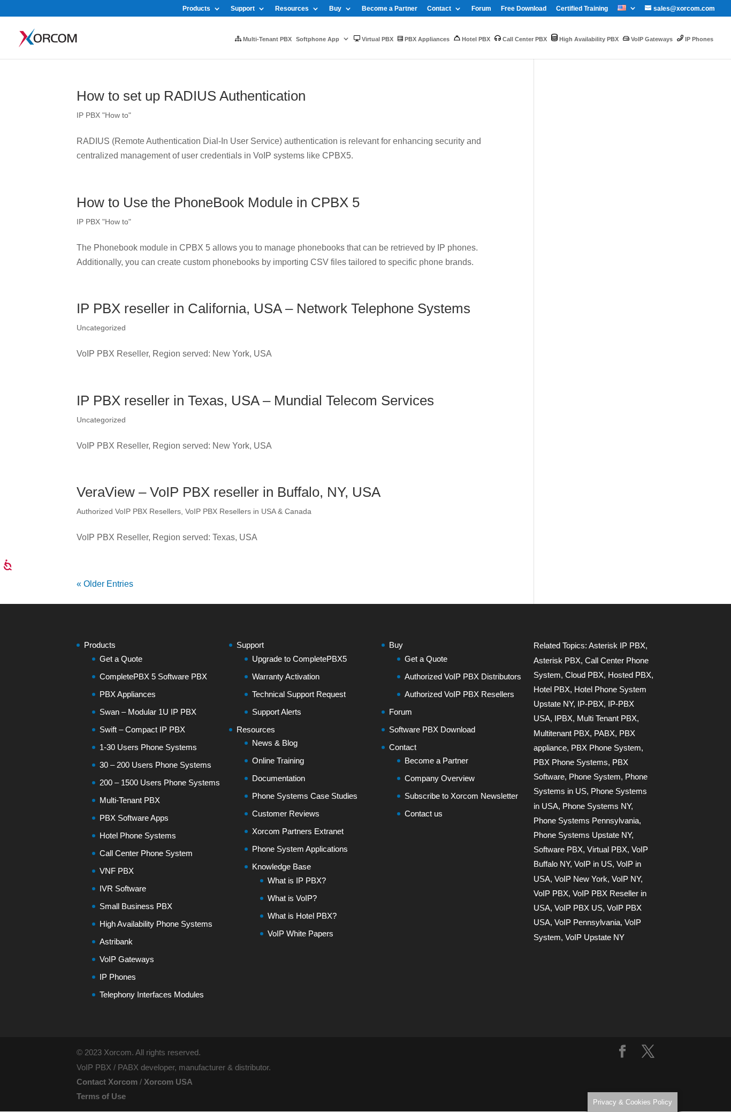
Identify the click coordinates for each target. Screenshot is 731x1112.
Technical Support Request (299, 694)
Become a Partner (389, 8)
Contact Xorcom (107, 1081)
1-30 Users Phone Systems (148, 747)
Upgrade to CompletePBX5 (299, 658)
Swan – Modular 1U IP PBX (148, 711)
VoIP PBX (551, 893)
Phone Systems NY (596, 806)
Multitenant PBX (562, 733)
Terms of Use (101, 1096)
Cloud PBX (584, 674)
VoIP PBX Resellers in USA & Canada (248, 511)
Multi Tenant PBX (607, 718)
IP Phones (698, 39)
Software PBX (558, 849)
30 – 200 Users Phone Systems (155, 764)
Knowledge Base (281, 866)
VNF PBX (117, 870)
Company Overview (440, 778)
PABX (604, 733)
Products (196, 8)
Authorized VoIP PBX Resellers (129, 511)
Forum (481, 8)
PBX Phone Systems (571, 762)
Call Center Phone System (146, 853)
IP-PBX (590, 703)
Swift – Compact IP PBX (142, 729)
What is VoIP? (292, 898)
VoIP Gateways (651, 39)
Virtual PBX (376, 39)
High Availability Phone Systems (156, 923)
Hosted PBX (629, 674)
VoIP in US (593, 863)
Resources (292, 8)
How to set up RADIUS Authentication (191, 96)
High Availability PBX (588, 39)
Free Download (523, 8)
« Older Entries (105, 583)
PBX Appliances (426, 39)
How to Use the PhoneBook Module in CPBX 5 (218, 202)
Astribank (116, 941)
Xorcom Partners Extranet (298, 831)
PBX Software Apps (134, 817)
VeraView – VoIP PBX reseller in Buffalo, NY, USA (228, 492)
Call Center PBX (524, 39)
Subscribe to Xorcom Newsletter (461, 795)
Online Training (278, 760)
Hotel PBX (475, 39)
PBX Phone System (606, 747)
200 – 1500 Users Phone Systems (160, 782)
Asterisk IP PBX (617, 645)
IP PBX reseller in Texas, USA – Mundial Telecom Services (255, 400)
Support (243, 8)
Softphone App (317, 39)
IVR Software (123, 888)
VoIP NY (626, 878)
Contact (439, 8)
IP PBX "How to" (104, 115)
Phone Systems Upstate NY (582, 834)
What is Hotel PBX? (302, 915)
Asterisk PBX (557, 660)
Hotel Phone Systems (138, 835)
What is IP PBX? (297, 880)
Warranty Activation (285, 676)
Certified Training (582, 8)
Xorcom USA (168, 1081)
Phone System (595, 776)
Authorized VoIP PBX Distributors (463, 676)
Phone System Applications (300, 848)
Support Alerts (276, 711)
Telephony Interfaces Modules (152, 994)
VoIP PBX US (578, 907)
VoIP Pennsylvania (587, 922)
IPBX (563, 718)
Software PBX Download (432, 729)
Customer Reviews (285, 813)
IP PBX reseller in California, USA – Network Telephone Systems (273, 308)
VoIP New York (580, 878)
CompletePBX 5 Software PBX (153, 676)
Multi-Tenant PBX (266, 39)
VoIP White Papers (300, 933)
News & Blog (275, 742)
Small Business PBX (136, 906)
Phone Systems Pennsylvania (586, 820)
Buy (335, 8)
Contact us (424, 813)
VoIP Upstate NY (595, 937)
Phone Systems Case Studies (304, 795)
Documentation (278, 778)
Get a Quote (121, 658)
